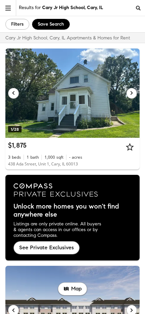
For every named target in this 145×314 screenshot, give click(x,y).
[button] (8, 8)
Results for (61, 7)
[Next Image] (131, 93)
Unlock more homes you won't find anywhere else (66, 210)
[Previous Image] (13, 93)
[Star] (130, 146)
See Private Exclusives (46, 247)
